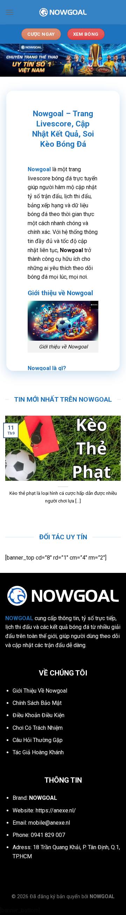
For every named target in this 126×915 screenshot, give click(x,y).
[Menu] (9, 12)
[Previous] (5, 463)
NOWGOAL (102, 897)
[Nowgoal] (63, 12)
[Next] (120, 463)
